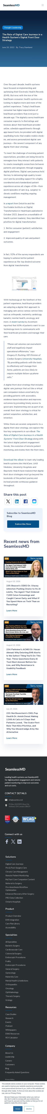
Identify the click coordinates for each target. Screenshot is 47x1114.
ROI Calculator (11, 1037)
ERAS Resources (12, 1034)
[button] (42, 5)
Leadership (9, 1057)
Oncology (9, 988)
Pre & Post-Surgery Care (16, 868)
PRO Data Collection (14, 898)
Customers (10, 1064)
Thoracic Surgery (12, 996)
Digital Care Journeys (14, 864)
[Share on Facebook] (25, 501)
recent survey (18, 321)
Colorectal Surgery (13, 953)
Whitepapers (10, 1030)
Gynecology (10, 973)
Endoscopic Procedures (15, 957)
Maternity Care (11, 977)
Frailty (8, 961)
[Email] (34, 501)
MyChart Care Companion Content (20, 879)
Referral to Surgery (13, 883)
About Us (9, 1053)
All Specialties (11, 942)
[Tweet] (8, 501)
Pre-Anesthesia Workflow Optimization (16, 888)
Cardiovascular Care (13, 949)
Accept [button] (17, 1109)
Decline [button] (29, 1109)
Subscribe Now (23, 524)
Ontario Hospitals (12, 902)
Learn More (11, 610)
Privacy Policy (9, 1079)
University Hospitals (32, 358)
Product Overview (13, 916)
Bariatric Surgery (12, 946)
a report (9, 203)
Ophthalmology (11, 992)
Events (8, 1022)
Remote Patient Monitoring (17, 875)
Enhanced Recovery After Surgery (19, 894)
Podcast (9, 1026)
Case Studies (10, 1014)
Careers (8, 1061)
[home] (11, 5)
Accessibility (10, 927)
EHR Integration (12, 920)
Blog (7, 1068)
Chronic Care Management (16, 872)
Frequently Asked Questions (17, 1072)
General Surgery (12, 969)
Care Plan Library (12, 924)
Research (9, 1018)
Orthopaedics (11, 984)
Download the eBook (14, 459)
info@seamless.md (16, 800)
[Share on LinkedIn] (17, 501)
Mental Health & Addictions (16, 981)
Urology (8, 1000)
